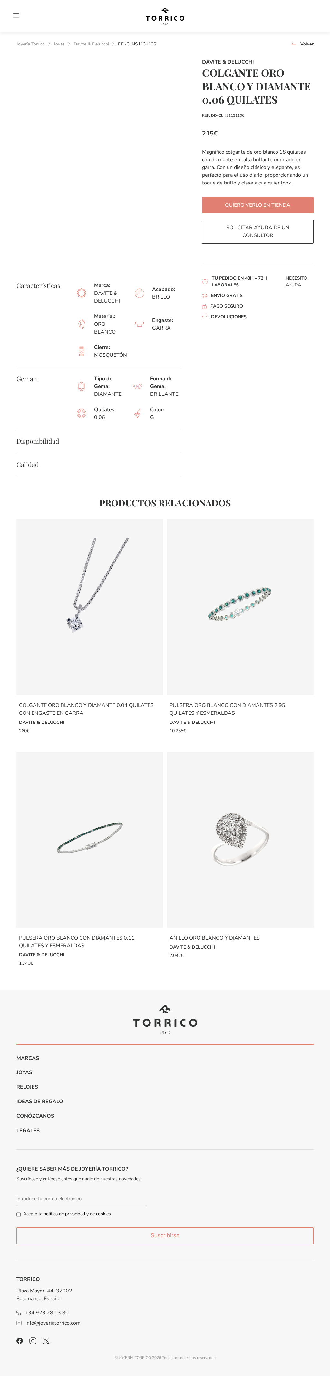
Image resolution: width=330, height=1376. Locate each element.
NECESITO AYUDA (296, 281)
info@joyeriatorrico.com (53, 1323)
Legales (28, 1130)
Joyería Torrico (30, 44)
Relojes (27, 1087)
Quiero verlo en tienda (257, 205)
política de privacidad (64, 1214)
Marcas (27, 1058)
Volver (307, 44)
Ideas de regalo (39, 1101)
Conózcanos (35, 1116)
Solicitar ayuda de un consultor (257, 231)
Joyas (59, 44)
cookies (103, 1214)
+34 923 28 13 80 (47, 1312)
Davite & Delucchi (91, 44)
